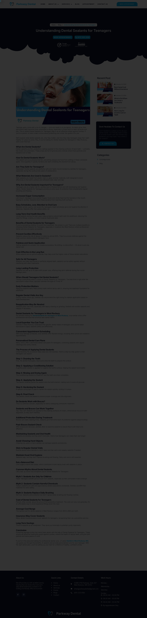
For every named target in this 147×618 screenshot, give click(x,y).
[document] (73, 309)
